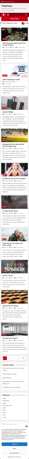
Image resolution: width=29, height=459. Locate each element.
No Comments (20, 47)
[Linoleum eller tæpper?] (14, 329)
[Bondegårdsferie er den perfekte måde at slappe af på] (14, 135)
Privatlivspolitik (17, 456)
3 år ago (6, 148)
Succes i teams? (7, 275)
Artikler (5, 39)
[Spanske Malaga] (14, 103)
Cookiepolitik (10, 456)
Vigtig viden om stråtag (10, 306)
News (3, 410)
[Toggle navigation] (8, 15)
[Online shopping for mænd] (14, 70)
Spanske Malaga (7, 112)
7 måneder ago (8, 81)
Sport (3, 415)
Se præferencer (14, 453)
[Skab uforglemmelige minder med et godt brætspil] (14, 34)
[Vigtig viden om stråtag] (14, 297)
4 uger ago (6, 47)
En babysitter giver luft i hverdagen (14, 178)
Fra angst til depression (10, 211)
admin (12, 148)
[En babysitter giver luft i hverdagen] (14, 169)
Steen (13, 47)
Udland (4, 417)
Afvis (14, 448)
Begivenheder (6, 400)
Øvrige (4, 174)
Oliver (15, 81)
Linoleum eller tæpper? (10, 338)
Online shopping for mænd (11, 79)
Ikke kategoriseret (7, 405)
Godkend (14, 444)
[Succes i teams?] (14, 266)
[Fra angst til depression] (14, 202)
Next (23, 358)
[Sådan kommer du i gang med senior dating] (14, 234)
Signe (11, 181)
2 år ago (6, 114)
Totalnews (6, 5)
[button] (26, 426)
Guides (4, 206)
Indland (4, 408)
